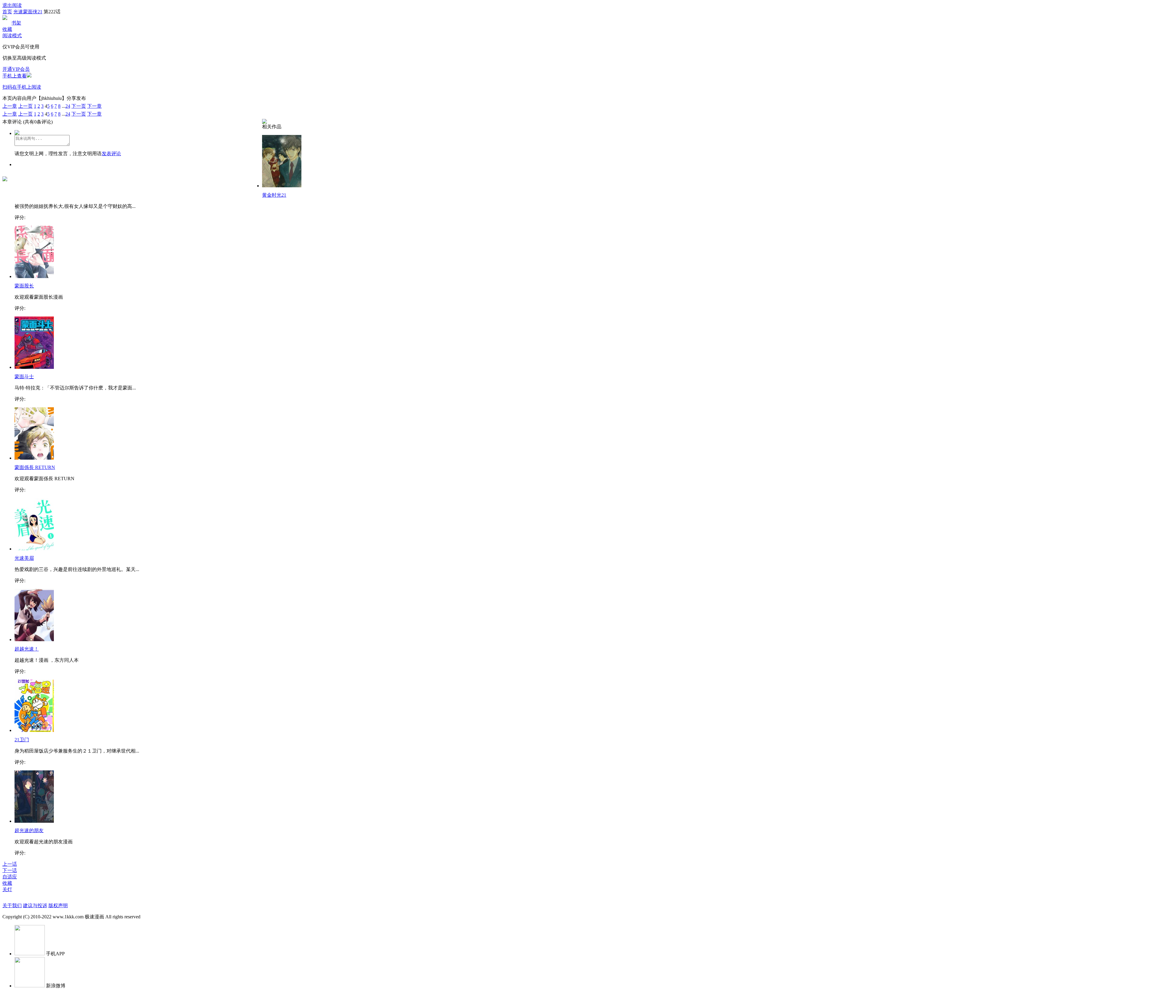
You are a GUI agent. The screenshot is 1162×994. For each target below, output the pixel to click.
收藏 (7, 29)
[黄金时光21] (281, 185)
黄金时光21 (274, 195)
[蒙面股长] (34, 276)
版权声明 (58, 905)
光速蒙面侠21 (27, 11)
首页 (7, 11)
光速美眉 (24, 558)
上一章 (9, 106)
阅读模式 (12, 35)
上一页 (25, 106)
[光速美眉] (34, 548)
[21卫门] (34, 730)
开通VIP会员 (16, 69)
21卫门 (22, 739)
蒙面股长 (24, 285)
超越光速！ (27, 648)
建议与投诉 (35, 905)
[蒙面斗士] (34, 367)
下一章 (94, 106)
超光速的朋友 (29, 830)
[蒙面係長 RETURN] (34, 458)
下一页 (78, 106)
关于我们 (12, 905)
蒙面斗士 (24, 376)
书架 (16, 22)
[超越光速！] (34, 639)
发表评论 (111, 153)
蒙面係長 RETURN (35, 467)
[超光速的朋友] (34, 821)
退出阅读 (12, 5)
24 (67, 106)
